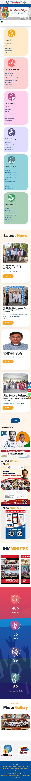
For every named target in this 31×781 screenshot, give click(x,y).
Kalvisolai (8, 82)
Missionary (9, 50)
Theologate (9, 43)
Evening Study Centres (12, 174)
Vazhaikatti (9, 120)
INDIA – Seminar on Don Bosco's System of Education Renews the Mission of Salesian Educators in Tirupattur (15, 397)
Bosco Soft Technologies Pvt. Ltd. (11, 775)
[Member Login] (29, 397)
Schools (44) (9, 73)
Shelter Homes (10, 184)
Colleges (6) (9, 75)
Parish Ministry (10, 139)
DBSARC (8, 170)
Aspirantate (9, 48)
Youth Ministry (10, 103)
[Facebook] (29, 383)
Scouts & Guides (10, 118)
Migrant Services (10, 181)
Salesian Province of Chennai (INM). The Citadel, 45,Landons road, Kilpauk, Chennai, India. (15, 769)
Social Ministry (10, 167)
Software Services (11, 215)
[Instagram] (29, 386)
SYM (7, 116)
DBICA (7, 208)
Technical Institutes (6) (12, 78)
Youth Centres (10, 107)
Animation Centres (11, 113)
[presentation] (20, 15)
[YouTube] (29, 390)
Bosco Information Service (13, 212)
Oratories (8, 109)
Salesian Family (10, 144)
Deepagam (9, 147)
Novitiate (8, 46)
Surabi (7, 186)
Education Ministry (12, 70)
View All (15, 420)
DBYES (8, 111)
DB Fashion (9, 219)
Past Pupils (9, 84)
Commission (9, 52)
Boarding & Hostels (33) (12, 80)
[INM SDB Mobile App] (15, 524)
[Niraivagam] (6, 750)
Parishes (8, 142)
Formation (8, 40)
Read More (7, 276)
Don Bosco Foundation (12, 172)
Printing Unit (9, 217)
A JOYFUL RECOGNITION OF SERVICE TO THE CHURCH (13, 353)
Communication (10, 204)
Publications (9, 210)
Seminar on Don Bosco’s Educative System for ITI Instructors (12, 267)
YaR (7, 179)
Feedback (17, 778)
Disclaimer (26, 775)
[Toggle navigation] (2, 5)
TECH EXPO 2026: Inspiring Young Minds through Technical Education (15, 310)
